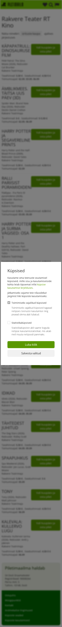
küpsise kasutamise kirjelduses (26, 286)
